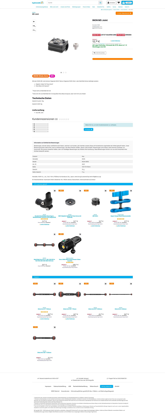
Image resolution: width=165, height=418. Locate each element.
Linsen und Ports (65, 7)
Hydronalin (121, 215)
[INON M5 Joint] (34, 21)
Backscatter (70, 259)
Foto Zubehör (124, 9)
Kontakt (117, 386)
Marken (120, 7)
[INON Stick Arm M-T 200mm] (95, 294)
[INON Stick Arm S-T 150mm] (44, 294)
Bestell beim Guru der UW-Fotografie (83, 380)
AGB (69, 386)
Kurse (114, 7)
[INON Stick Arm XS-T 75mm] (69, 294)
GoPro (108, 7)
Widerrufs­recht (94, 386)
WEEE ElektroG (55, 391)
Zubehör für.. (100, 7)
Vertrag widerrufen (106, 386)
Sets (93, 7)
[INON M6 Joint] (95, 201)
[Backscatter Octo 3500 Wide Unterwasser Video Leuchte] (69, 245)
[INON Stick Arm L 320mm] (120, 294)
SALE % (127, 7)
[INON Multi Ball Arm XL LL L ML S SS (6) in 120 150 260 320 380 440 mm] (44, 245)
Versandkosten (102, 43)
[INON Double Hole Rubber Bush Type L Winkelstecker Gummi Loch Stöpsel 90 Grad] (44, 201)
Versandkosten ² (48, 222)
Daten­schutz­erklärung (60, 386)
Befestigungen (76, 7)
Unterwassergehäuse (42, 7)
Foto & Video (86, 7)
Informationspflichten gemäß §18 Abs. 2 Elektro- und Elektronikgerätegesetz (92, 391)
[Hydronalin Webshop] (37, 2)
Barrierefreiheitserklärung (80, 386)
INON (33, 12)
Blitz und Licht (54, 7)
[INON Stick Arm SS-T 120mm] (44, 338)
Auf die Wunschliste (100, 53)
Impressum (48, 386)
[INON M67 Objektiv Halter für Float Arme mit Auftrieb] (69, 201)
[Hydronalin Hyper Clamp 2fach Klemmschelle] (120, 201)
